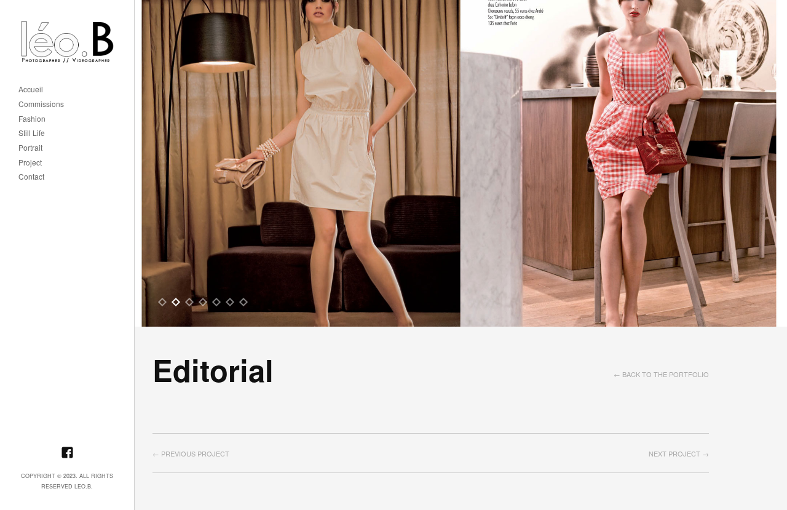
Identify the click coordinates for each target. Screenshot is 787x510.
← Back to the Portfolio (661, 374)
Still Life (31, 133)
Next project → (679, 453)
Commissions (41, 104)
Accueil (30, 89)
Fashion (31, 119)
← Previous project (190, 453)
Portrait (30, 148)
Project (30, 162)
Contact (31, 176)
